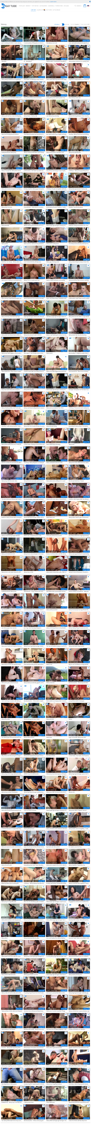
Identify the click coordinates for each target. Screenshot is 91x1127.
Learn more (53, 1)
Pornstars (59, 6)
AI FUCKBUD (56, 10)
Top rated (35, 6)
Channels (51, 6)
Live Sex (33, 10)
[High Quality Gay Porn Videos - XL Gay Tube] (9, 5)
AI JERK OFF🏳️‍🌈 (41, 10)
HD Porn (49, 10)
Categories (43, 6)
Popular (22, 6)
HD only (67, 24)
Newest (28, 6)
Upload (66, 6)
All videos (56, 24)
